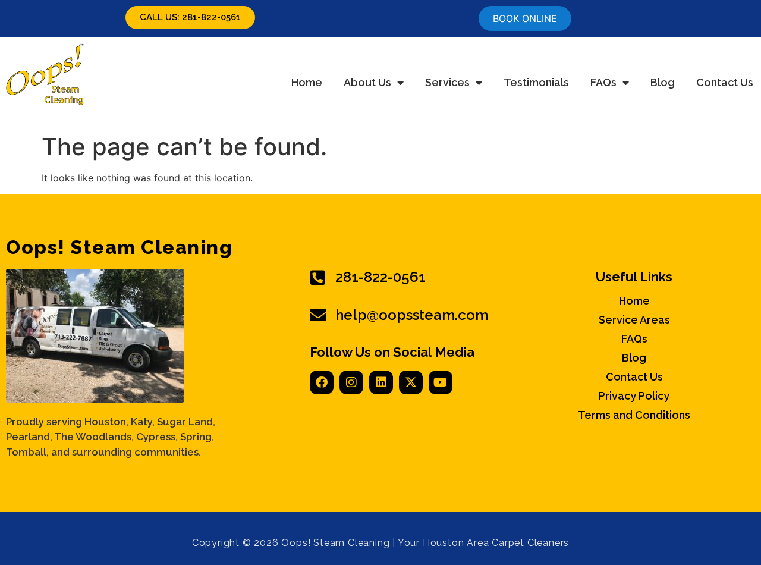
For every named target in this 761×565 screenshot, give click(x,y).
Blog (662, 82)
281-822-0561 (380, 276)
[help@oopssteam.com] (318, 315)
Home (306, 82)
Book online (525, 18)
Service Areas (634, 320)
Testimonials (536, 82)
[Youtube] (440, 382)
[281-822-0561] (318, 277)
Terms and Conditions (634, 415)
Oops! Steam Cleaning (119, 247)
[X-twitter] (411, 382)
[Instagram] (351, 382)
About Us (367, 82)
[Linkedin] (381, 382)
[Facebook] (322, 382)
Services (447, 82)
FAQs (603, 82)
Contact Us (724, 82)
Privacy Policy (634, 396)
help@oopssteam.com (411, 315)
